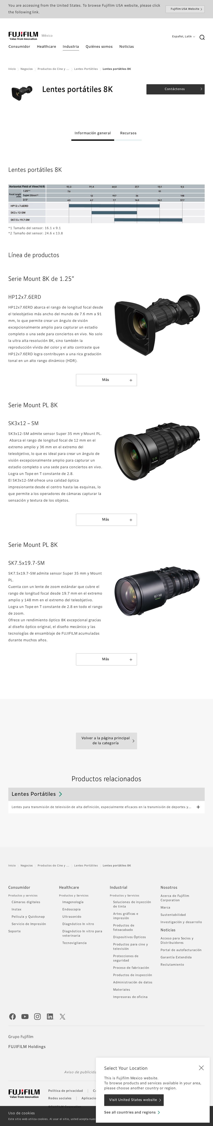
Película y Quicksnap (28, 916)
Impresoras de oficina (130, 997)
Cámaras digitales (26, 902)
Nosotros (169, 888)
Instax (16, 909)
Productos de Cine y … (53, 69)
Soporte (14, 931)
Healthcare (69, 888)
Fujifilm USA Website (185, 9)
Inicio (12, 69)
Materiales (121, 989)
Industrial (118, 888)
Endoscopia (71, 909)
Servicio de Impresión (29, 924)
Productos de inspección (132, 975)
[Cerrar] (201, 1067)
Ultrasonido (71, 916)
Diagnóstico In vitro (78, 924)
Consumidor (19, 888)
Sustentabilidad (173, 915)
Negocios (27, 69)
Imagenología (73, 902)
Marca (165, 907)
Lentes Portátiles (86, 69)
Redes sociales (60, 1098)
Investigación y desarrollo (181, 922)
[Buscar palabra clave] (202, 38)
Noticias (168, 930)
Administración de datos (132, 982)
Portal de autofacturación (181, 950)
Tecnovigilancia (74, 943)
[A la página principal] (23, 36)
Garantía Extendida (176, 957)
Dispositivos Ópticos (129, 937)
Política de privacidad (65, 1091)
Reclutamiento (172, 964)
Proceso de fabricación (131, 968)
